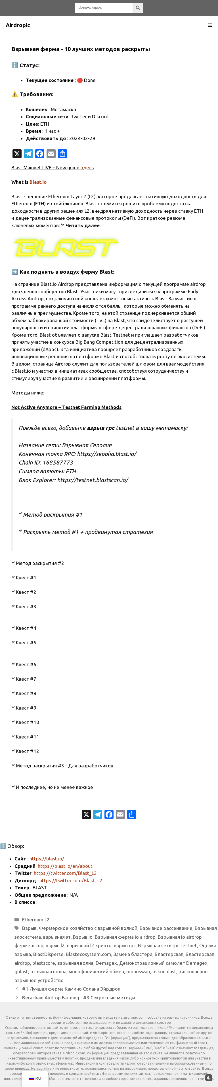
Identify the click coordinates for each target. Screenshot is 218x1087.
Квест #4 (26, 628)
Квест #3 (26, 606)
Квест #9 (26, 707)
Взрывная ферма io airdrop (125, 937)
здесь (87, 167)
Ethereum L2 (36, 919)
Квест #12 (27, 751)
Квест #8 (26, 693)
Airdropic (18, 25)
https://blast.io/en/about (65, 866)
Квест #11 (27, 736)
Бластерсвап (169, 954)
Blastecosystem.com (88, 954)
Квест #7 (26, 678)
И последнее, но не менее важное (54, 787)
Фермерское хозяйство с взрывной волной (88, 928)
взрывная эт (57, 937)
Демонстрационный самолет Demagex (163, 963)
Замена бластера (133, 954)
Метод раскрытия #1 (52, 514)
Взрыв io (83, 937)
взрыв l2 (55, 945)
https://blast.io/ (47, 858)
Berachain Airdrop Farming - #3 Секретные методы (78, 997)
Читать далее (83, 225)
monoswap (138, 971)
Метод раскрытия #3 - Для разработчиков (64, 765)
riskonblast (164, 971)
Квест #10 (27, 722)
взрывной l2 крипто (89, 945)
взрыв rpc (125, 945)
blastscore (43, 963)
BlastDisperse (48, 954)
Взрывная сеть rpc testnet (167, 945)
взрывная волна (75, 963)
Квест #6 (26, 664)
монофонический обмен (96, 971)
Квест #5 (26, 642)
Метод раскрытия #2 (40, 563)
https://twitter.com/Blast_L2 (65, 873)
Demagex (106, 963)
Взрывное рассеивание (166, 928)
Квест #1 (26, 577)
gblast (21, 971)
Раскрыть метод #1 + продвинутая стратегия (88, 532)
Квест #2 (26, 592)
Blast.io (38, 182)
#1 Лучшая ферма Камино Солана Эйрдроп (71, 988)
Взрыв (29, 928)
